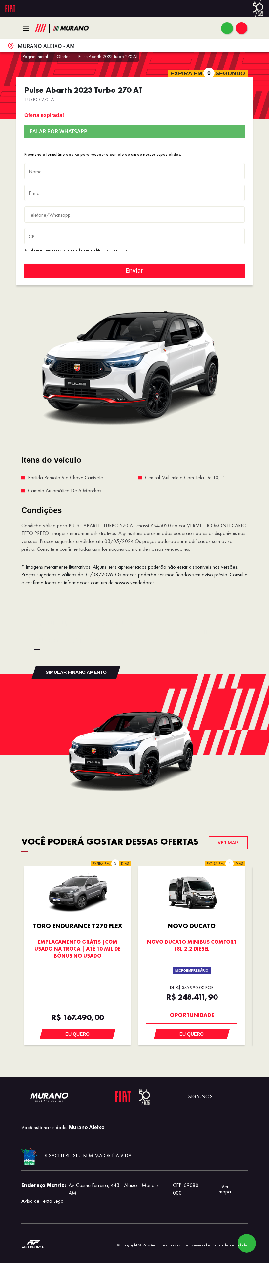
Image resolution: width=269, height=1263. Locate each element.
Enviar (134, 270)
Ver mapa (225, 1189)
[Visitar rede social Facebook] (232, 1096)
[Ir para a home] (70, 28)
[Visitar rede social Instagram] (242, 1096)
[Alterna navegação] (27, 28)
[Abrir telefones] (241, 28)
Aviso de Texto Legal (43, 1200)
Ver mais (228, 842)
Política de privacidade (110, 250)
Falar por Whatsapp (58, 131)
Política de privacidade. (230, 1245)
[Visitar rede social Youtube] (221, 1096)
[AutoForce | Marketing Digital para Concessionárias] (32, 1243)
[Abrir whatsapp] (227, 28)
